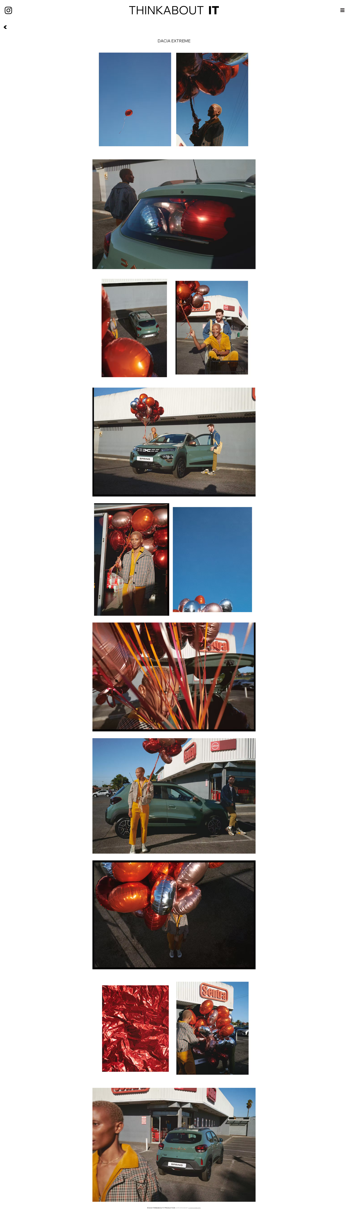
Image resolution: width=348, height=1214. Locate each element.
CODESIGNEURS (194, 1208)
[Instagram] (8, 10)
